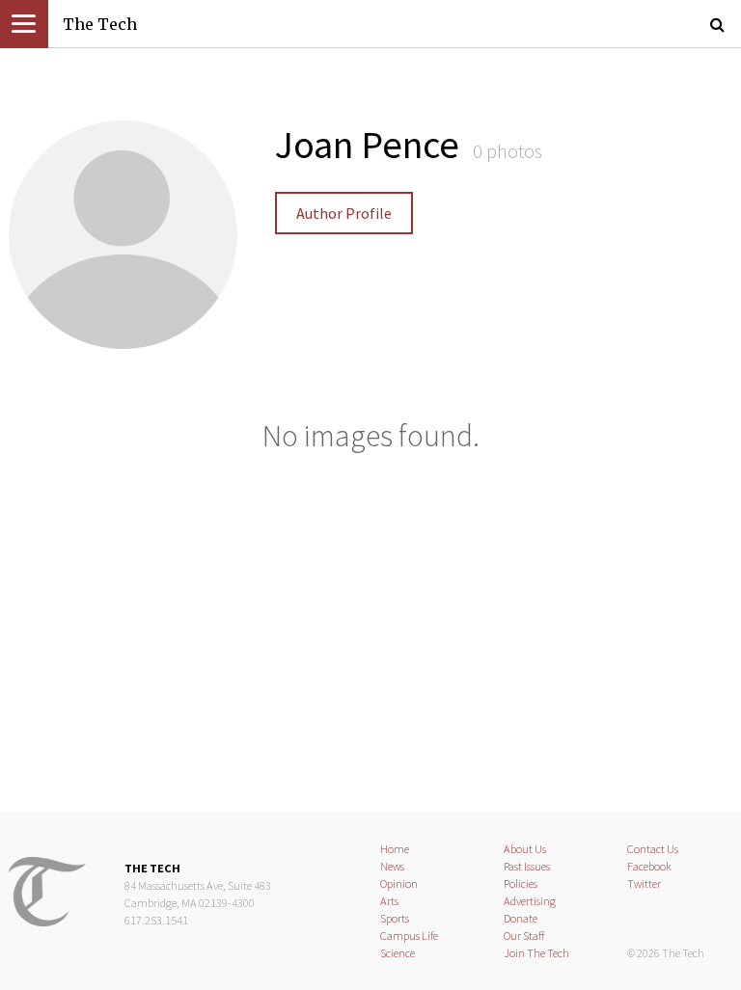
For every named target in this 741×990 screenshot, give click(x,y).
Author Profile (344, 213)
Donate (520, 918)
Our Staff (524, 935)
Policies (520, 883)
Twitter (644, 883)
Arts (389, 901)
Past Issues (527, 866)
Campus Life (409, 935)
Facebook (649, 866)
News (392, 866)
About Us (525, 849)
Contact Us (652, 849)
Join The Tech (536, 953)
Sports (394, 918)
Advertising (530, 901)
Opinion (399, 883)
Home (394, 849)
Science (397, 953)
